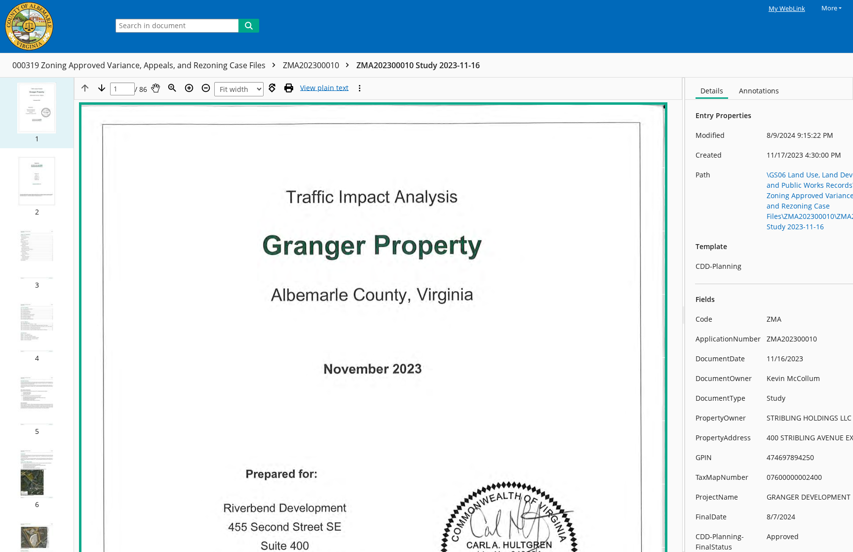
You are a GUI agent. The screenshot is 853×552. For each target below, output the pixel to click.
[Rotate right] (272, 88)
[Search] (248, 26)
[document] (769, 315)
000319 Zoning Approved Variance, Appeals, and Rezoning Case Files (140, 65)
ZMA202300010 (312, 65)
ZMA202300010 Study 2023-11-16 (418, 65)
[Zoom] (172, 88)
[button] (37, 113)
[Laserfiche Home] (52, 26)
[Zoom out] (205, 88)
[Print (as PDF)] (288, 88)
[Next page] (101, 88)
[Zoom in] (189, 88)
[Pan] (155, 88)
